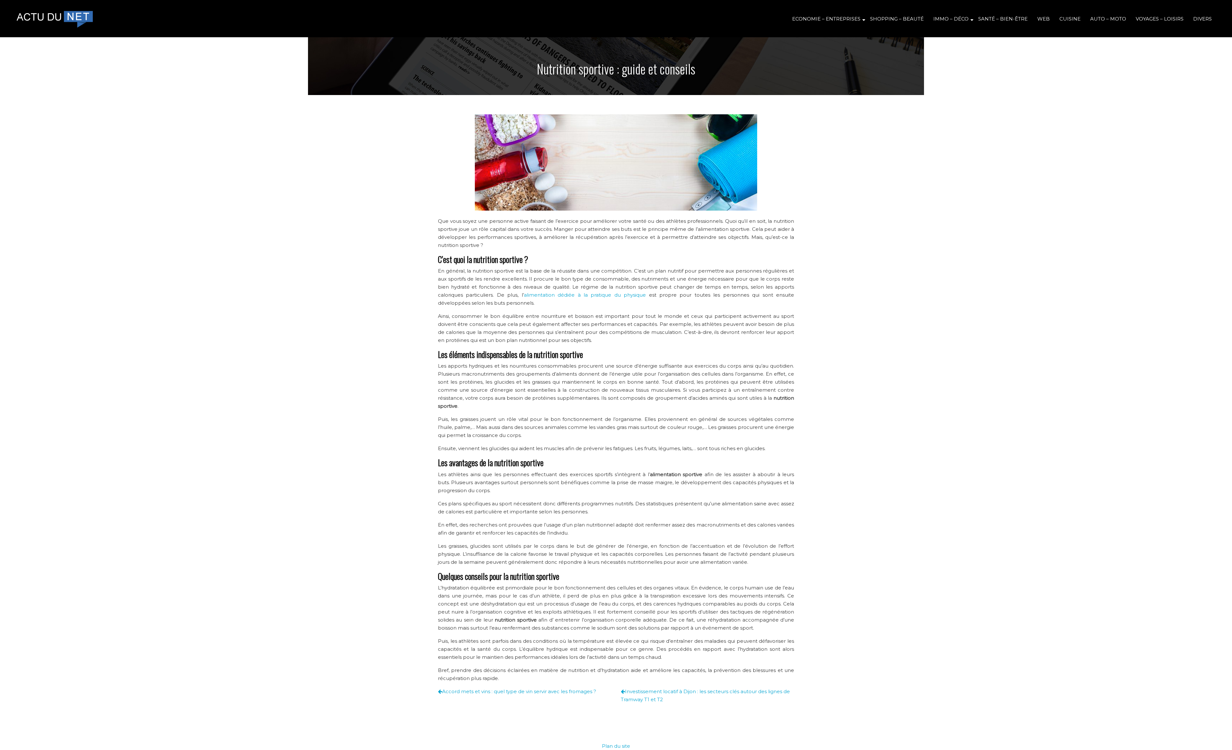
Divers (1202, 19)
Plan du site (616, 746)
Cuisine (1070, 19)
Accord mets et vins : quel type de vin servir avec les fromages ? (519, 691)
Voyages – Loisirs (1160, 19)
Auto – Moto (1108, 19)
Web (1043, 19)
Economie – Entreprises (826, 19)
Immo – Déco (951, 19)
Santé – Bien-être (1003, 19)
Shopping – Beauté (897, 19)
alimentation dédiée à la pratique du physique (585, 295)
